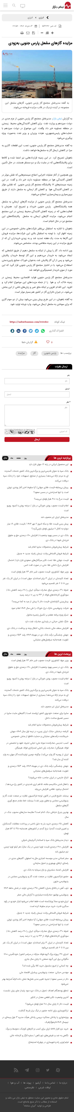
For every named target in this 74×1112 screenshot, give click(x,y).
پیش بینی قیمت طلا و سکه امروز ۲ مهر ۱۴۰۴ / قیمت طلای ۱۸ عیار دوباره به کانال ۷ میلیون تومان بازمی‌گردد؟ (37, 526)
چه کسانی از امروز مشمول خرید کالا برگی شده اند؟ (45, 966)
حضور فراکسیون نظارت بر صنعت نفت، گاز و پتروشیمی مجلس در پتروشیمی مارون (38, 879)
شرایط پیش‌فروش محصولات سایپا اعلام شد (48, 547)
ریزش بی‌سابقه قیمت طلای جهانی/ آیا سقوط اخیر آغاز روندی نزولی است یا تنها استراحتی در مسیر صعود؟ (37, 490)
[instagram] (37, 1070)
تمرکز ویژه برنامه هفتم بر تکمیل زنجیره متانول (47, 615)
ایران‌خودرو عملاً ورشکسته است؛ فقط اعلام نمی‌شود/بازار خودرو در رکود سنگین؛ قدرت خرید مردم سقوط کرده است (36, 904)
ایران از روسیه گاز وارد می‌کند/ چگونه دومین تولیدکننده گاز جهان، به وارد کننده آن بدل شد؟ (35, 757)
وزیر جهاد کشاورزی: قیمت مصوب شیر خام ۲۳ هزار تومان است (39, 572)
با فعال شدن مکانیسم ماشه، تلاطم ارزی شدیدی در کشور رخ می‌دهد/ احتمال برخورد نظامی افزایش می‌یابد (37, 786)
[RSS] (16, 1070)
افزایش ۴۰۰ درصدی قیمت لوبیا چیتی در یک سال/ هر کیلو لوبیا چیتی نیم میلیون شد (36, 849)
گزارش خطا (28, 342)
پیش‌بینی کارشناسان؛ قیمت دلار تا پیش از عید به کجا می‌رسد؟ (40, 602)
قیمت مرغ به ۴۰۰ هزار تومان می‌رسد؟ (51, 499)
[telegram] (37, 331)
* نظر (68, 402)
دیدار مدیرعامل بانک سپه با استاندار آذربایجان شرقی (45, 840)
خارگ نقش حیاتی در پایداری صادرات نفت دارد (46, 622)
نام (68, 375)
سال (5, 458)
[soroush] (12, 331)
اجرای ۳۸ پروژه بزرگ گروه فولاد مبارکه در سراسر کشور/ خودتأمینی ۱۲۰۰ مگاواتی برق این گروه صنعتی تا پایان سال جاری (36, 956)
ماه (11, 458)
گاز (34, 353)
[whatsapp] (43, 331)
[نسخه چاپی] (22, 33)
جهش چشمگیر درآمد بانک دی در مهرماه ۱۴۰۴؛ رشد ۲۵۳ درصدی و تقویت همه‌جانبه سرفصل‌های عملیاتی (38, 637)
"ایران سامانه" (29, 1106)
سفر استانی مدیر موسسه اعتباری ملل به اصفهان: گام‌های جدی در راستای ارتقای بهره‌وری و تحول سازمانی (38, 860)
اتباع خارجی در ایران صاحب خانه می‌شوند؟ (48, 778)
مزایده (21, 353)
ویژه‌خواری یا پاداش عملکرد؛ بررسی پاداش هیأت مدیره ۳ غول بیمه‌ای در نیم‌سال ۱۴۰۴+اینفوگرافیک (35, 1019)
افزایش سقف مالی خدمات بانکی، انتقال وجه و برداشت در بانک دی (37, 628)
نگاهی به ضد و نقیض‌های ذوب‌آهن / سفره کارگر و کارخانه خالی (39, 1036)
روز (25, 458)
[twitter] (31, 331)
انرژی (41, 18)
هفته (19, 458)
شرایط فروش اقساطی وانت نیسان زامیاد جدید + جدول (42, 554)
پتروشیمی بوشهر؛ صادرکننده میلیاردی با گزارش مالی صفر (42, 895)
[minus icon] (42, 32)
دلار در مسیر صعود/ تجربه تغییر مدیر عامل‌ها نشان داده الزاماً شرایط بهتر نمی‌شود (35, 981)
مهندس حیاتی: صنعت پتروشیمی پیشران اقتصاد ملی (43, 972)
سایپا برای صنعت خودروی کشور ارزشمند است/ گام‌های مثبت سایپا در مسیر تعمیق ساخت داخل (36, 715)
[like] (47, 341)
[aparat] (58, 1070)
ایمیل (67, 389)
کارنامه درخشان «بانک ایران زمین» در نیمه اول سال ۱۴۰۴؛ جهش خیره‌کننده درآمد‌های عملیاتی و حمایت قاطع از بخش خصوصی (39, 734)
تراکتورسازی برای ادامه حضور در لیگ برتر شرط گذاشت (43, 1011)
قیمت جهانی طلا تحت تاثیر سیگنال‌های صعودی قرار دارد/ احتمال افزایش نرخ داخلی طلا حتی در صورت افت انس (38, 562)
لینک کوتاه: (59, 322)
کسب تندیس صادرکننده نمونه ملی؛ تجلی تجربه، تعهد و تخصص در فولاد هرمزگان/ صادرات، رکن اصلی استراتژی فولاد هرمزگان (37, 745)
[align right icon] (47, 32)
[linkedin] (18, 331)
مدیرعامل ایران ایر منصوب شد (54, 517)
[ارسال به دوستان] (27, 33)
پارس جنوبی (50, 353)
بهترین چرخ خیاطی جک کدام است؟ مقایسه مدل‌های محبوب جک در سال (36, 814)
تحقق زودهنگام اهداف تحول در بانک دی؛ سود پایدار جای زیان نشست (35, 991)
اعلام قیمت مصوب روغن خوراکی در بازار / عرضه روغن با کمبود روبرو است (37, 508)
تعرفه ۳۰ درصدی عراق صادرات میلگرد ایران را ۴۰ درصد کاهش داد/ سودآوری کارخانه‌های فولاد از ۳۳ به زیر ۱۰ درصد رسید (37, 592)
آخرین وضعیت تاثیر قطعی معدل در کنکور (49, 997)
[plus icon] (52, 32)
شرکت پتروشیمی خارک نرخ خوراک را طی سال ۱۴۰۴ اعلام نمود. (39, 608)
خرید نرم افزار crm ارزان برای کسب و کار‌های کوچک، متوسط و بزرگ (37, 1029)
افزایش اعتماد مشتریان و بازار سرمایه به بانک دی (46, 870)
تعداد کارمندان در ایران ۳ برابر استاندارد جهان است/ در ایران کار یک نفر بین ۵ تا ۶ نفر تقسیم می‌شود (35, 581)
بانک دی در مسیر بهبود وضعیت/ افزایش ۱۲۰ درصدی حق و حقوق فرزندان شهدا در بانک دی (38, 537)
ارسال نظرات (61, 367)
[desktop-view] (22, 6)
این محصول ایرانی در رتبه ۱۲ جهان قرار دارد (48, 464)
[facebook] (25, 331)
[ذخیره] (33, 33)
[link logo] (61, 5)
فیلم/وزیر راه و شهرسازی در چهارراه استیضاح (48, 1042)
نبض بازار (57, 119)
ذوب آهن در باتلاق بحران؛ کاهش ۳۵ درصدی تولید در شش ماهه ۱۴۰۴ (36, 888)
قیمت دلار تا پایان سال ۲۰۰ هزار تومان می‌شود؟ (47, 1004)
